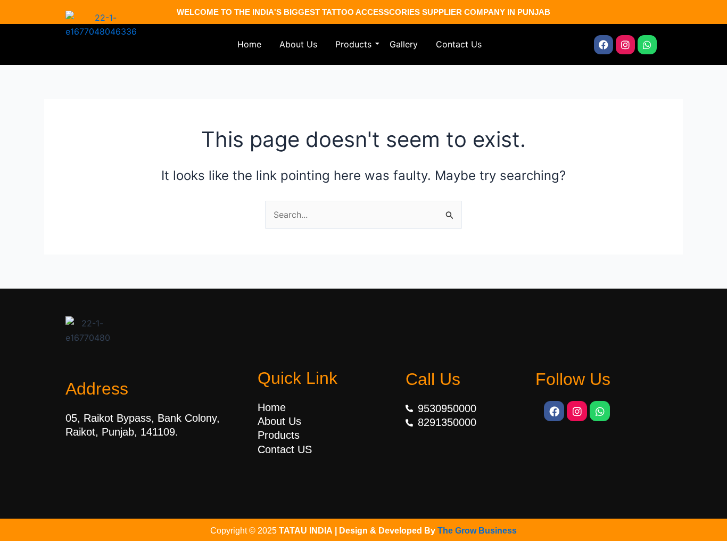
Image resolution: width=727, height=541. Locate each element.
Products (353, 44)
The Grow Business (477, 530)
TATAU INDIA (306, 530)
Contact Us (459, 44)
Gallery (404, 44)
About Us (298, 44)
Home (249, 44)
